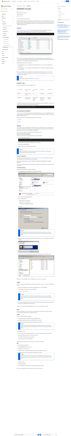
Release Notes (4, 14)
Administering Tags (6, 41)
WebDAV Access (6, 47)
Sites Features (5, 27)
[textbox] (7, 9)
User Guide (28, 5)
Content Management (6, 37)
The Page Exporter (6, 43)
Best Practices (5, 35)
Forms (2, 53)
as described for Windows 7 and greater (36, 157)
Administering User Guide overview (7, 25)
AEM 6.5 (24, 5)
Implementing (3, 61)
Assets (3, 51)
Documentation (19, 5)
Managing (3, 63)
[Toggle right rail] (58, 3)
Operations (4, 29)
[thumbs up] (38, 435)
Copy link (64, 6)
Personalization (5, 31)
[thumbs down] (40, 435)
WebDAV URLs (36, 60)
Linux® (19, 122)
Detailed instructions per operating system (23, 30)
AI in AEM (3, 55)
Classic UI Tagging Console (7, 45)
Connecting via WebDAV (61, 13)
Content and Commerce (5, 57)
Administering (21, 14)
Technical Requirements (35, 78)
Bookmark (60, 6)
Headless (3, 59)
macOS (19, 121)
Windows (19, 119)
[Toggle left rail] (13, 3)
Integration (4, 33)
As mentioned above (20, 113)
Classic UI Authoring (5, 49)
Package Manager (5, 39)
